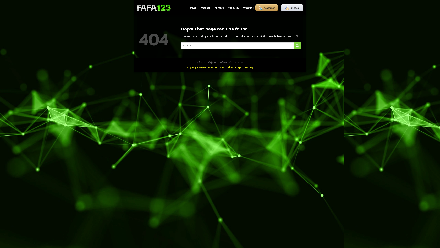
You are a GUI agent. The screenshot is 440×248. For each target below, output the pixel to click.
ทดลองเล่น (233, 8)
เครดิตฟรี (219, 8)
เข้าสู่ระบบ (212, 62)
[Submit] (297, 45)
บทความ (247, 8)
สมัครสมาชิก (226, 62)
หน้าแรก (192, 8)
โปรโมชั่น (205, 8)
